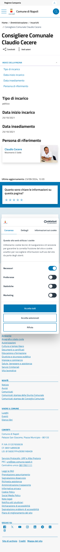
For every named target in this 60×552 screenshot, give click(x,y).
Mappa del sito (34, 541)
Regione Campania (12, 2)
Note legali (7, 499)
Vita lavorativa (9, 370)
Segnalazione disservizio (14, 478)
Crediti (22, 541)
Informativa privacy (11, 488)
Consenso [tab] (9, 230)
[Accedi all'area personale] (54, 3)
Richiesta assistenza (12, 481)
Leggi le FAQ (8, 471)
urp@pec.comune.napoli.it (19, 461)
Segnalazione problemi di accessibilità (20, 509)
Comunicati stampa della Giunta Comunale (23, 395)
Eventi (5, 416)
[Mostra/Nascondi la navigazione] (4, 11)
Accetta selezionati (30, 317)
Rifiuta (30, 327)
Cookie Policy (8, 492)
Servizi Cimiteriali (10, 367)
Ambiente (6, 335)
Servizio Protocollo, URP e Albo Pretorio (21, 458)
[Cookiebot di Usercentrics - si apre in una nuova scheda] (44, 222)
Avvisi (5, 388)
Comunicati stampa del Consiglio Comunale (23, 398)
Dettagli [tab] (25, 230)
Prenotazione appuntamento (16, 474)
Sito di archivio (9, 541)
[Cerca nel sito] (56, 11)
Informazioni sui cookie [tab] (46, 230)
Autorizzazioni (9, 342)
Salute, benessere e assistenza (17, 363)
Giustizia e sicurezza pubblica (16, 356)
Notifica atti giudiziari (12, 502)
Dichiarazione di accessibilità (16, 506)
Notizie (5, 384)
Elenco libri (7, 419)
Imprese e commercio (12, 360)
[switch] (52, 277)
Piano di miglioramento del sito (17, 512)
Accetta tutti (30, 308)
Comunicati (7, 391)
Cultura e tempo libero (13, 346)
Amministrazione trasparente (16, 485)
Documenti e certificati (13, 349)
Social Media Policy (11, 495)
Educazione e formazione (14, 353)
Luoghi (5, 413)
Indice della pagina (12, 62)
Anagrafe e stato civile (13, 339)
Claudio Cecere (13, 149)
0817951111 (25, 465)
